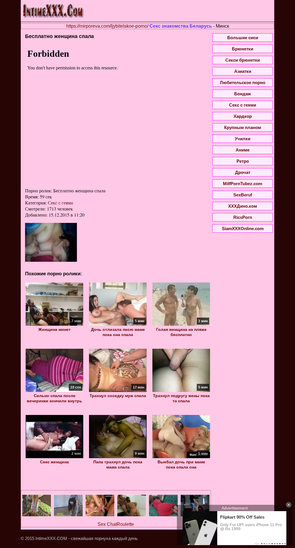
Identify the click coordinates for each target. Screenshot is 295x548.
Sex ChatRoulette (116, 524)
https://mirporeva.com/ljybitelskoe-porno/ (107, 26)
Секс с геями (60, 203)
